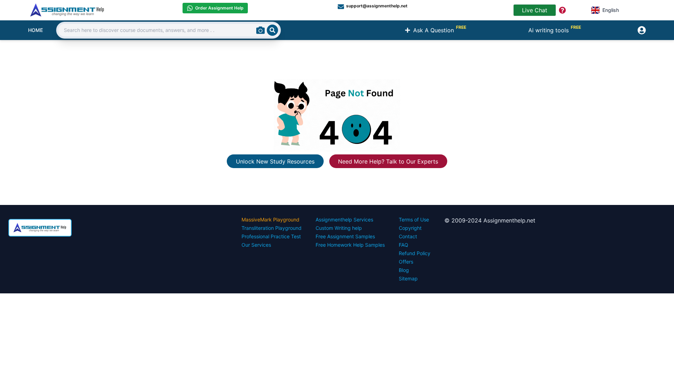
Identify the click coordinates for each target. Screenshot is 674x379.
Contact (408, 236)
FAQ (403, 245)
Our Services (256, 245)
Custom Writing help (339, 228)
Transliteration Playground (272, 228)
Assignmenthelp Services (344, 219)
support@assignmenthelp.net (377, 5)
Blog (404, 270)
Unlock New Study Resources (275, 161)
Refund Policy (414, 253)
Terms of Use (414, 219)
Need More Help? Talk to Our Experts (388, 161)
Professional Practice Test (271, 236)
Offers (406, 262)
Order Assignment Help (219, 8)
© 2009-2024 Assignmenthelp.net (489, 220)
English (610, 10)
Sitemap (408, 278)
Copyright (410, 228)
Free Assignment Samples (345, 236)
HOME (35, 30)
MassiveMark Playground (270, 219)
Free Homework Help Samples (350, 245)
